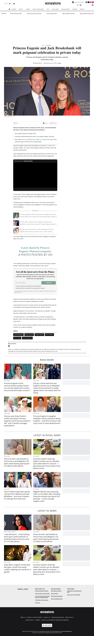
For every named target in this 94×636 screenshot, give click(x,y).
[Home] (9, 9)
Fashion (14, 9)
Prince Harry (17, 338)
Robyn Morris (38, 63)
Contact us (46, 617)
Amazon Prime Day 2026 (16, 13)
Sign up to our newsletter (73, 594)
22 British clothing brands (41, 600)
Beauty (21, 9)
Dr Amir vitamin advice (52, 13)
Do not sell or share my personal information (55, 620)
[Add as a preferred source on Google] (47, 625)
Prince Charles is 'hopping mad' (40, 139)
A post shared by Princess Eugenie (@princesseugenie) (35, 249)
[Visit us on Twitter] (88, 2)
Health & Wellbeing (38, 9)
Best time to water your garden (34, 13)
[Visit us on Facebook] (86, 2)
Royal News (55, 9)
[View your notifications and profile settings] (14, 3)
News (59, 63)
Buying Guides (65, 9)
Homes (28, 9)
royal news (25, 139)
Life (48, 9)
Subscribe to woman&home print (74, 591)
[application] (35, 175)
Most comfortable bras (57, 599)
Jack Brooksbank (18, 334)
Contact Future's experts (34, 617)
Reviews (74, 9)
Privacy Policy (49, 291)
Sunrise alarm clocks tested (42, 593)
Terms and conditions (57, 617)
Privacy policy (69, 617)
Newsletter (54, 123)
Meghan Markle (39, 334)
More (81, 9)
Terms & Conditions (39, 291)
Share (17, 123)
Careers (37, 620)
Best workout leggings (57, 596)
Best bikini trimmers (56, 591)
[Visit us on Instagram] (91, 2)
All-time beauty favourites (41, 591)
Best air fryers (54, 593)
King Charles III (29, 334)
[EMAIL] (9, 346)
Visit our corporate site (67, 631)
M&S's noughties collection (68, 13)
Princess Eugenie (27, 338)
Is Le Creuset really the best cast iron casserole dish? (42, 597)
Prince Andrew (49, 334)
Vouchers (37, 602)
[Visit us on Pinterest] (93, 2)
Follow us (46, 123)
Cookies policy (29, 620)
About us (23, 617)
